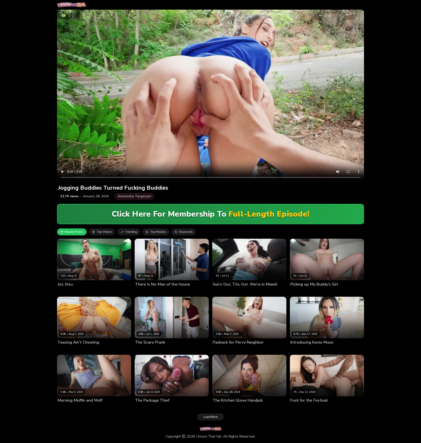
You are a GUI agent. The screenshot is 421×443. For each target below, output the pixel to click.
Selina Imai (220, 350)
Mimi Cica (141, 350)
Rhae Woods (144, 408)
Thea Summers (68, 408)
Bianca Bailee (67, 292)
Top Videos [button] (104, 232)
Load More (210, 417)
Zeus (232, 350)
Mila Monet (65, 350)
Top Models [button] (158, 232)
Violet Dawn (299, 292)
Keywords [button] (186, 232)
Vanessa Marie (223, 408)
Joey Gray (316, 292)
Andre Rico (238, 292)
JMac (77, 350)
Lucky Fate (311, 408)
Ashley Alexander (147, 292)
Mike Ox (160, 408)
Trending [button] (131, 232)
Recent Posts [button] (74, 232)
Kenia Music (298, 350)
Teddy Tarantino (89, 292)
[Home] (71, 4)
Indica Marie (221, 292)
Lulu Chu (296, 408)
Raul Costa (157, 350)
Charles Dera (317, 350)
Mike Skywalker (91, 408)
